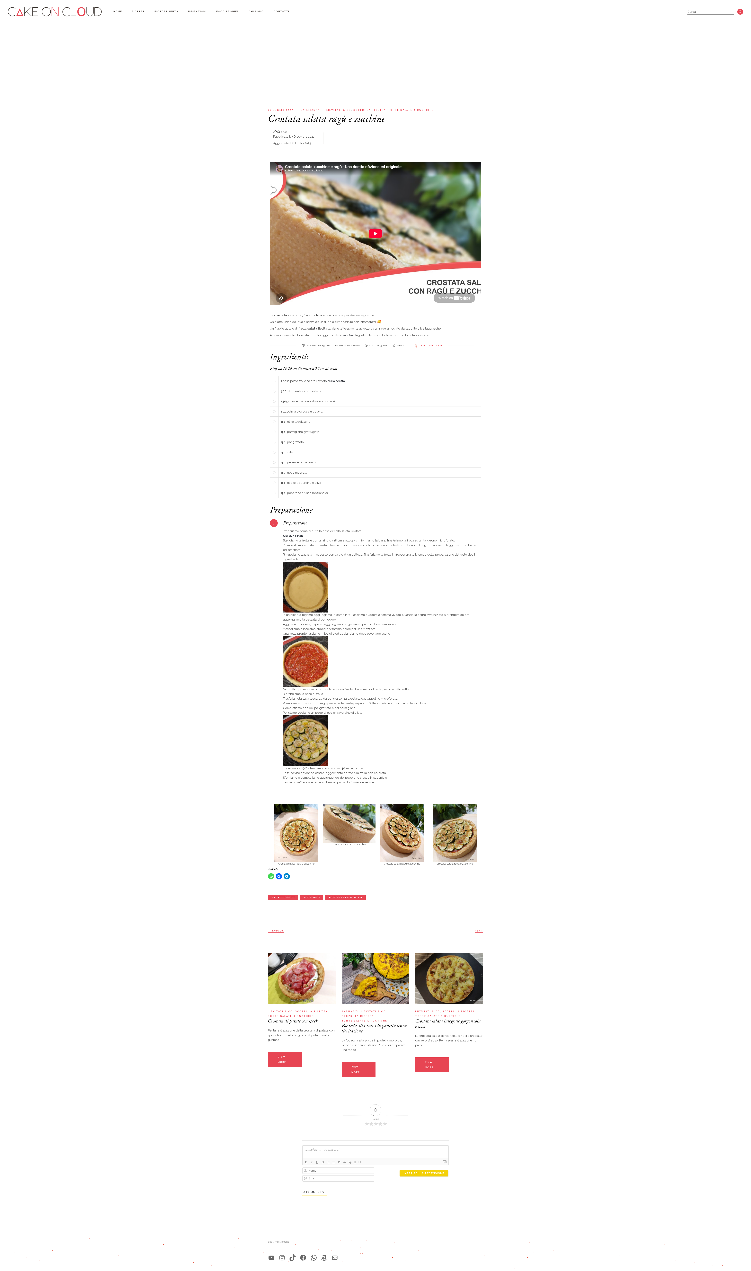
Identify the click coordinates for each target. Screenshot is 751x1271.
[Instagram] (282, 1257)
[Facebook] (303, 1257)
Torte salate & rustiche (411, 110)
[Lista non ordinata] (333, 1162)
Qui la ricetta (293, 536)
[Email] (334, 1257)
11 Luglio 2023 (281, 110)
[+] (360, 1161)
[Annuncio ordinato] (328, 1162)
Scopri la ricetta (369, 110)
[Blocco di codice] (344, 1162)
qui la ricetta (336, 381)
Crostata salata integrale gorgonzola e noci (448, 1023)
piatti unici (312, 897)
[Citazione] (339, 1162)
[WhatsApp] (313, 1257)
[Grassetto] (306, 1162)
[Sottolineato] (317, 1162)
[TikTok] (292, 1257)
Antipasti (350, 1011)
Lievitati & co (338, 110)
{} (355, 1161)
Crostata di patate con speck (293, 1021)
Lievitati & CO (431, 345)
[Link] (350, 1162)
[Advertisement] (375, 52)
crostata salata (283, 897)
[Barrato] (322, 1162)
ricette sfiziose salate (346, 897)
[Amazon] (324, 1257)
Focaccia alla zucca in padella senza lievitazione (374, 1028)
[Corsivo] (311, 1162)
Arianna (310, 110)
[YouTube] (271, 1257)
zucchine (348, 335)
